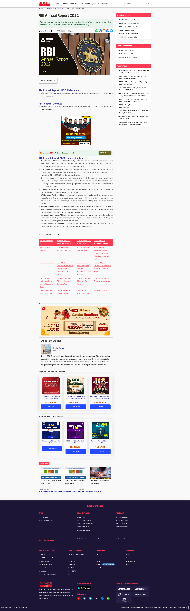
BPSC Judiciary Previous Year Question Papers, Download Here (134, 106)
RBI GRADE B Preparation (47, 574)
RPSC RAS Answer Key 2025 (128, 26)
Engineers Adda (121, 539)
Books (127, 568)
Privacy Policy (182, 607)
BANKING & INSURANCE (76, 555)
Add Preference (105, 153)
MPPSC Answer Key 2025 (127, 19)
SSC (69, 558)
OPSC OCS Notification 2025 (128, 37)
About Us (99, 555)
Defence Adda (101, 539)
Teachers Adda (63, 539)
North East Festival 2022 (102, 291)
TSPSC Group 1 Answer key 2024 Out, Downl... (76, 482)
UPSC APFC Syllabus (84, 530)
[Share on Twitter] (111, 30)
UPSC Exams (61, 4)
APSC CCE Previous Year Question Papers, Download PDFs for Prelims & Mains (133, 89)
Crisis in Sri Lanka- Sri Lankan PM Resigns (83, 281)
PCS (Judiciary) (88, 4)
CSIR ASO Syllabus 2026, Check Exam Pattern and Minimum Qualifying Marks (134, 72)
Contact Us (100, 558)
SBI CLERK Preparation (46, 558)
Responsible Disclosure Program (132, 607)
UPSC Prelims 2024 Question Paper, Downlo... (99, 482)
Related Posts (44, 463)
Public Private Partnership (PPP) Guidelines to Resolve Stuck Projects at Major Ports (102, 253)
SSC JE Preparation (45, 564)
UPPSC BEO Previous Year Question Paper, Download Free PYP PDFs (133, 77)
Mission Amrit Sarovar (47, 263)
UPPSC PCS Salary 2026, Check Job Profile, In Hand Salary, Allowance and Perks (134, 123)
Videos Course (130, 561)
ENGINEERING (73, 571)
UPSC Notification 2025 (126, 30)
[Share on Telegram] (100, 30)
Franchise (99, 568)
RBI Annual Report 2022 (54, 9)
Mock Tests (129, 555)
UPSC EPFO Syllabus (84, 520)
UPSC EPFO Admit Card (85, 523)
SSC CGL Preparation (46, 568)
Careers (105, 564)
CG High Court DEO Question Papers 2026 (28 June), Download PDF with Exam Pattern (134, 94)
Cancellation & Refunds (153, 607)
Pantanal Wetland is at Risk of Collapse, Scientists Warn (65, 281)
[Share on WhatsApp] (96, 30)
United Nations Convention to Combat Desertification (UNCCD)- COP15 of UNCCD (65, 268)
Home (41, 9)
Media (98, 561)
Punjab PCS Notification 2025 (128, 33)
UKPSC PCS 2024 (122, 527)
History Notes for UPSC (126, 54)
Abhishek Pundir (45, 31)
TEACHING (71, 564)
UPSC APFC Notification (85, 527)
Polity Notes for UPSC (126, 50)
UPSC (70, 574)
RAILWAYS (71, 561)
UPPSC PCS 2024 (122, 517)
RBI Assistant (43, 571)
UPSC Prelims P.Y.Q (45, 520)
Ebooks (127, 564)
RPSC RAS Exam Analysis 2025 (129, 23)
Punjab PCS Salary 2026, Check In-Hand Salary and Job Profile (134, 117)
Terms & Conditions (169, 607)
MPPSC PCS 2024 (122, 520)
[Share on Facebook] (107, 30)
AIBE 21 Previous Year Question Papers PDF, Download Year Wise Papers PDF (133, 100)
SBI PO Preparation (45, 555)
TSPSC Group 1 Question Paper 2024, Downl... (51, 482)
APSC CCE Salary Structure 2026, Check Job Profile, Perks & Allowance (133, 112)
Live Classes (129, 558)
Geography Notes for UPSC (128, 57)
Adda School (81, 539)
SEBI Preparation (44, 561)
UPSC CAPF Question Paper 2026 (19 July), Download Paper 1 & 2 (133, 83)
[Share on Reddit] (104, 30)
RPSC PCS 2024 (121, 523)
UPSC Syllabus (43, 517)
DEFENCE (71, 568)
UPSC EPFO (81, 517)
